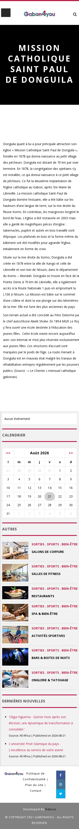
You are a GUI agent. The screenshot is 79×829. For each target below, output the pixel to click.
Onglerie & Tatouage (50, 680)
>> (71, 452)
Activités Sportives (48, 636)
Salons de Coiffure (48, 552)
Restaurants (43, 596)
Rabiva (50, 809)
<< (8, 452)
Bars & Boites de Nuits (51, 658)
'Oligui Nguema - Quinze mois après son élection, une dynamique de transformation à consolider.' (41, 723)
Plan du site (34, 785)
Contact (35, 791)
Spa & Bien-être (45, 614)
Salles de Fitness (46, 574)
